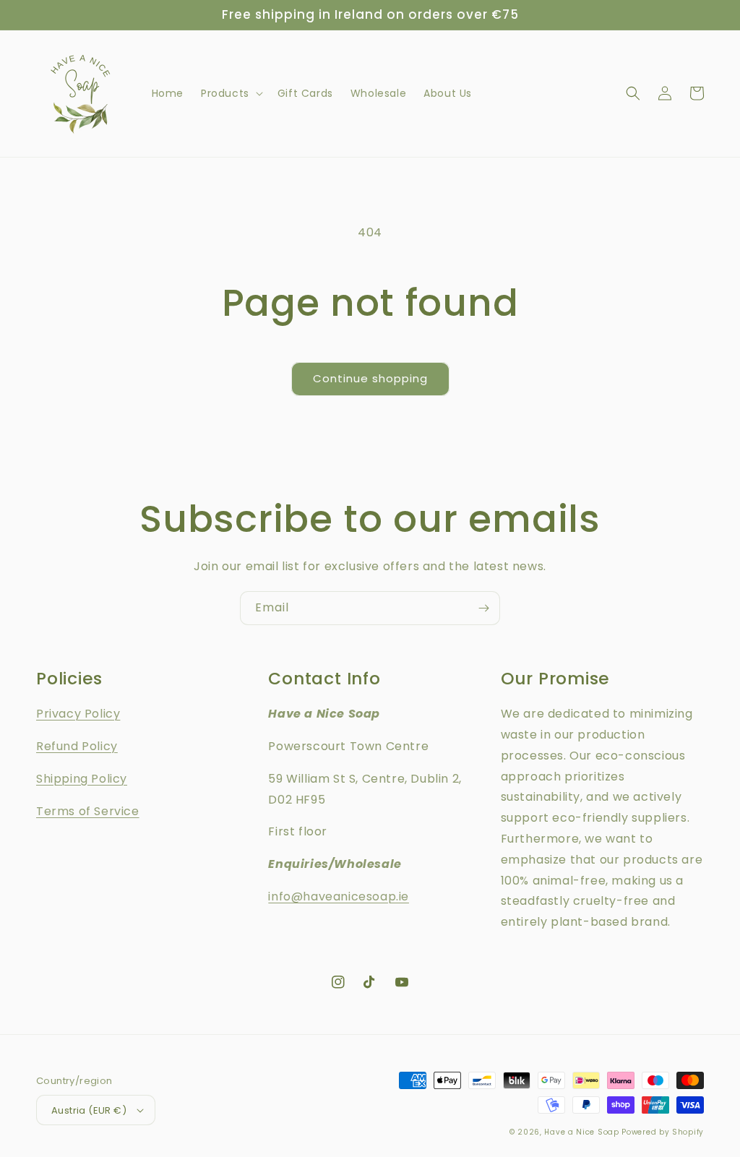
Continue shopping (370, 378)
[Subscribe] (483, 608)
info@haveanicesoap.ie (338, 896)
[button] (230, 93)
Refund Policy (77, 746)
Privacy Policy (78, 713)
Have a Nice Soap (581, 1132)
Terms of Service (87, 811)
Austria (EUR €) (88, 1110)
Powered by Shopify (662, 1132)
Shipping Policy (81, 778)
